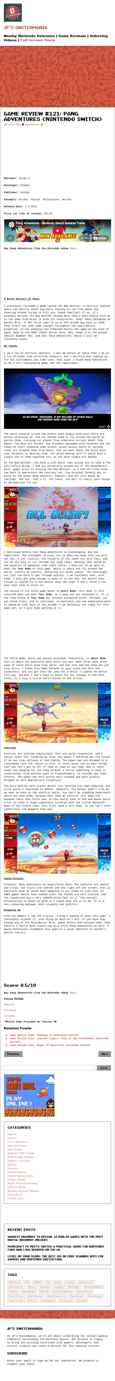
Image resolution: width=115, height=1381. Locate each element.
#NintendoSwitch (93, 1287)
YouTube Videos (16, 1198)
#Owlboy (13, 1291)
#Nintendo (73, 1287)
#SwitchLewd (76, 1296)
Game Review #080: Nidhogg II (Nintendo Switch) (44, 1035)
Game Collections (17, 1145)
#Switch (44, 1291)
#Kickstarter (86, 1282)
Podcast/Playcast (17, 1172)
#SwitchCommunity (62, 1291)
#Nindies (45, 1287)
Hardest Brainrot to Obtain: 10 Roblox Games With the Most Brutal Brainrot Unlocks (55, 1238)
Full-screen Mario (38, 40)
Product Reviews (17, 1180)
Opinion (12, 1164)
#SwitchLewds (95, 1296)
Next (105, 1053)
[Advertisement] (57, 75)
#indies (70, 1282)
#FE (47, 1282)
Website (9, 1004)
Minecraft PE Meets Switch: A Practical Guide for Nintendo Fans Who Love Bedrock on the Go (56, 1248)
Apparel (12, 1134)
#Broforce (14, 1282)
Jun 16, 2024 (14, 124)
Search (104, 1067)
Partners (12, 1168)
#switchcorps (16, 1296)
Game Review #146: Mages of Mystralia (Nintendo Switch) (50, 1045)
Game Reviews (32, 124)
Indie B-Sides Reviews (20, 1157)
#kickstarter (16, 1287)
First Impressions (18, 1142)
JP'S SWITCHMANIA (25, 1328)
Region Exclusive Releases (23, 1183)
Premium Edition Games (20, 1176)
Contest (12, 1138)
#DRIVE (37, 1282)
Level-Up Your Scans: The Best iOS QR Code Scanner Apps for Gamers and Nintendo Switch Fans (55, 1258)
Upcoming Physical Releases (23, 1191)
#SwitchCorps (84, 1291)
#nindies (59, 1287)
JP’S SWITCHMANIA (25, 27)
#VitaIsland (65, 1301)
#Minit (31, 1287)
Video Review (15, 1195)
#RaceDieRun (28, 1291)
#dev (27, 1282)
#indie (57, 1282)
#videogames (47, 1301)
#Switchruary (16, 1301)
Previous (13, 1053)
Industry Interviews (19, 1161)
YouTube (9, 1016)
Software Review (17, 1187)
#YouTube (81, 1301)
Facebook (10, 1010)
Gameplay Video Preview (21, 1153)
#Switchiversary (56, 1296)
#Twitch (32, 1301)
